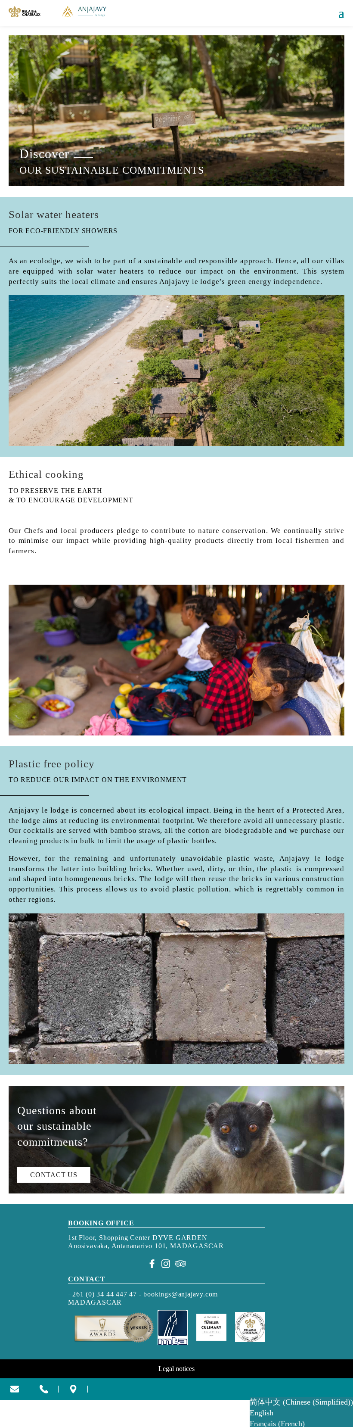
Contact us (53, 1174)
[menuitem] (301, 1402)
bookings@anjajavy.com (180, 1294)
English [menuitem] (261, 1412)
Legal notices (176, 1368)
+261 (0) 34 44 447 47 (102, 1294)
